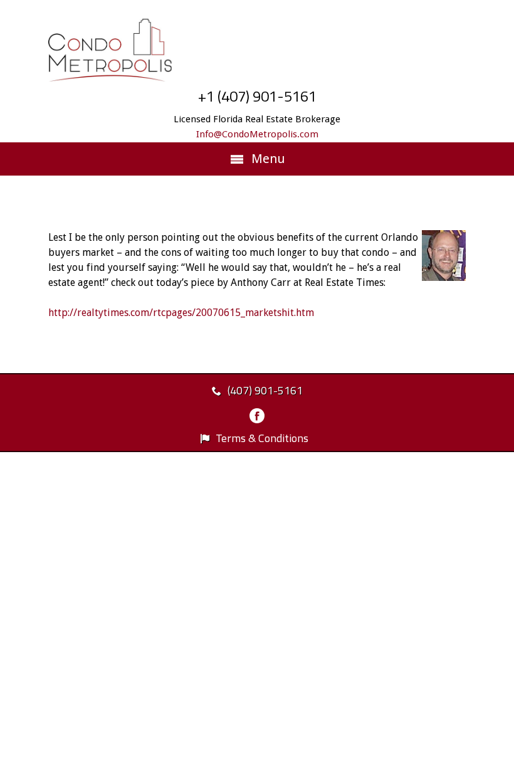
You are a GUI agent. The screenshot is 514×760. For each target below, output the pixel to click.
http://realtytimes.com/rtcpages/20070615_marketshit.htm (181, 313)
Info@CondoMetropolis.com (257, 134)
